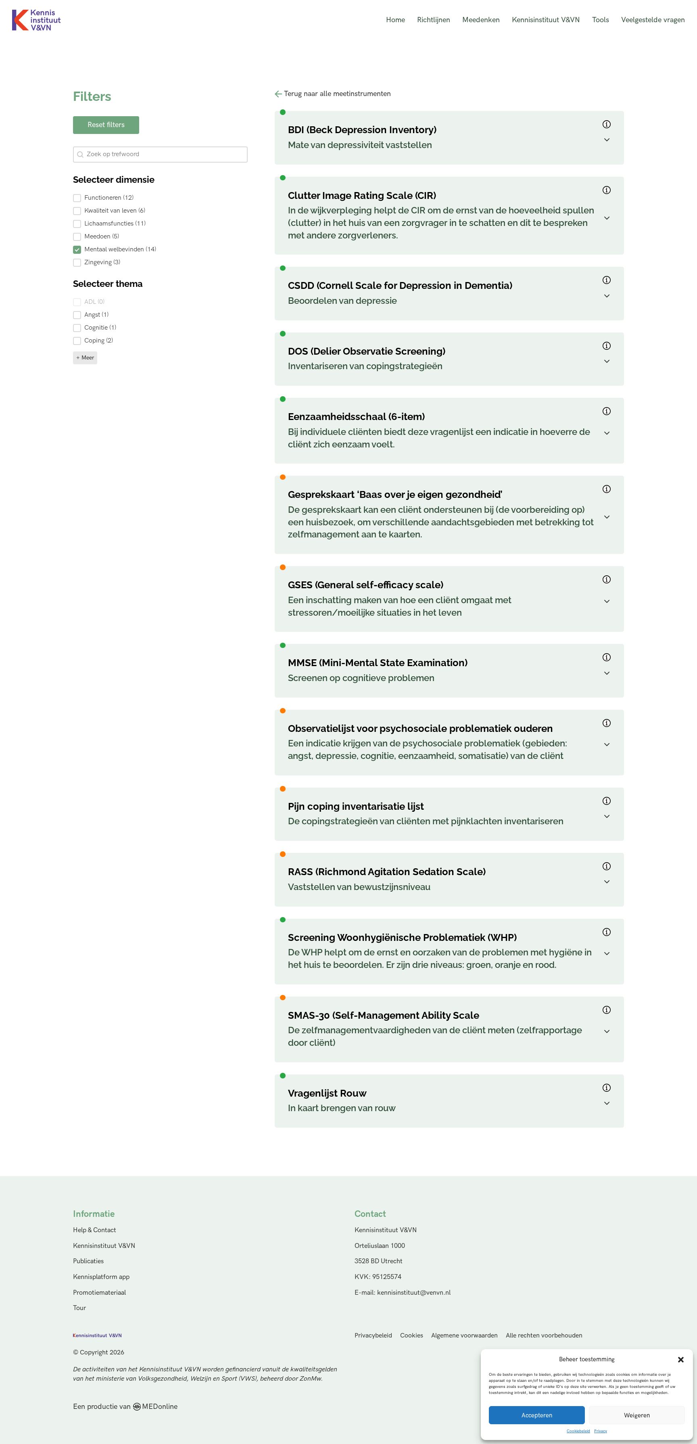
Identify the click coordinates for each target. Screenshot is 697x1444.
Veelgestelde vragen (653, 20)
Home (395, 20)
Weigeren (637, 1415)
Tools (600, 20)
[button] (681, 1360)
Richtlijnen (433, 20)
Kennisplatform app (101, 1277)
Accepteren (537, 1415)
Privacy (600, 1431)
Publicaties (88, 1261)
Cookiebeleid (578, 1431)
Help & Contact (94, 1230)
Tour (79, 1308)
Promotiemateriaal (99, 1293)
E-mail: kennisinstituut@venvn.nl (403, 1293)
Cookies (411, 1336)
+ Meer (85, 357)
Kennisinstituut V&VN (546, 20)
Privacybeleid (373, 1336)
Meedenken (481, 20)
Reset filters (106, 125)
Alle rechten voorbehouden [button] (544, 1336)
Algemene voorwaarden (464, 1336)
